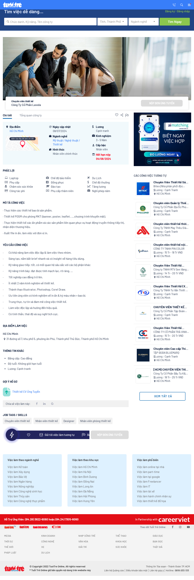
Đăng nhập (183, 11)
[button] (182, 4)
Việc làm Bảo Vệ (17, 476)
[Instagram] (180, 527)
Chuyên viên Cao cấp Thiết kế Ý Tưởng (171, 348)
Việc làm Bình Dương (84, 476)
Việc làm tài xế (146, 491)
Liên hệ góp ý (157, 570)
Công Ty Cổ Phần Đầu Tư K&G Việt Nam (170, 374)
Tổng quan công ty (31, 115)
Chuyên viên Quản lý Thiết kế (170, 203)
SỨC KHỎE (121, 546)
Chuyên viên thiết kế (17, 421)
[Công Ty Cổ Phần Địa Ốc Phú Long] (143, 209)
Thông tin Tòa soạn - (157, 566)
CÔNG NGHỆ (47, 541)
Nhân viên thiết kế (46, 421)
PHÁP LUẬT (10, 552)
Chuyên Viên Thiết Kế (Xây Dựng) (170, 286)
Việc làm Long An (82, 486)
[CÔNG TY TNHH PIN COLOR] (143, 251)
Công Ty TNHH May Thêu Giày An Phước (170, 228)
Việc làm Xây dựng (19, 471)
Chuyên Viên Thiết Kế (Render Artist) (167, 265)
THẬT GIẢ (157, 546)
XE (42, 546)
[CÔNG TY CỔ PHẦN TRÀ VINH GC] (143, 334)
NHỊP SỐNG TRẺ (86, 535)
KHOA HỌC (121, 541)
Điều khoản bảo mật (137, 570)
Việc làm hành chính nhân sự (154, 496)
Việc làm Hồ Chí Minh (84, 467)
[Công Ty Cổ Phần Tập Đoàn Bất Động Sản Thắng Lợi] (143, 313)
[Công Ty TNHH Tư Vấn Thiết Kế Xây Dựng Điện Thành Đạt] (143, 292)
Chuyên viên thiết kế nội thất (169, 244)
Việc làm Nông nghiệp (21, 486)
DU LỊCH (45, 552)
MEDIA (7, 535)
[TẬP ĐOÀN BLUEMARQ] (143, 355)
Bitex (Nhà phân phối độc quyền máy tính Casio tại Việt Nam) (170, 186)
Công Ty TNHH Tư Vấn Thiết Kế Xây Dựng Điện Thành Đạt (171, 290)
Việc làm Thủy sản (19, 496)
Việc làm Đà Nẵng (83, 491)
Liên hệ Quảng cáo (114, 570)
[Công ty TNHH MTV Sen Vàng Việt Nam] (143, 272)
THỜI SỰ (8, 541)
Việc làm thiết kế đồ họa (151, 501)
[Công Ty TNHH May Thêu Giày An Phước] (143, 230)
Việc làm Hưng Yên (83, 501)
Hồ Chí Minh (16, 131)
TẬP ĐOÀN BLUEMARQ (166, 352)
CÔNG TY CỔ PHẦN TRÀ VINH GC (170, 332)
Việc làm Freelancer (149, 481)
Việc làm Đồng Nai (83, 481)
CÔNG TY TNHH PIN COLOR (169, 248)
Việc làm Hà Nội (81, 471)
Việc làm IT (143, 486)
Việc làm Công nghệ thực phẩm (26, 501)
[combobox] (50, 21)
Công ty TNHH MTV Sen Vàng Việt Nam (170, 269)
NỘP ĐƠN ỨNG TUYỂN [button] (161, 103)
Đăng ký (170, 11)
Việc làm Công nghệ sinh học (25, 491)
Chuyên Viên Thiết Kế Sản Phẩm (170, 182)
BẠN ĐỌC (158, 541)
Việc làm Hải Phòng (84, 496)
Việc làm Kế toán (18, 467)
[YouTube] (188, 527)
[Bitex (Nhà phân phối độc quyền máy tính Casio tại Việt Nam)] (143, 188)
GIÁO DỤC (158, 535)
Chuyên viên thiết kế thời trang (169, 223)
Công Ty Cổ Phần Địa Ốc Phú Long (169, 207)
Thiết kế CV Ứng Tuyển (26, 391)
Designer (68, 421)
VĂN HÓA (83, 541)
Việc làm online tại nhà (150, 467)
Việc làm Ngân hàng (20, 481)
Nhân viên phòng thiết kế (95, 421)
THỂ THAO (121, 535)
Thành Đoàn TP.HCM (179, 566)
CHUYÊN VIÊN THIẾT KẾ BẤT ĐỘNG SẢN (168, 307)
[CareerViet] (174, 519)
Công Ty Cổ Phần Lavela (26, 105)
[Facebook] (172, 527)
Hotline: (177, 570)
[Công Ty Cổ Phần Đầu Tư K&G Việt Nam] (143, 376)
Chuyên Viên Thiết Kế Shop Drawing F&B (167, 328)
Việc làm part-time (148, 471)
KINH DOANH (48, 535)
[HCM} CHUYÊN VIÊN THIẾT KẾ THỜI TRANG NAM (171, 369)
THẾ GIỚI (8, 546)
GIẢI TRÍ (82, 546)
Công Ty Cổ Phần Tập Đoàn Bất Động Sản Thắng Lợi (169, 311)
